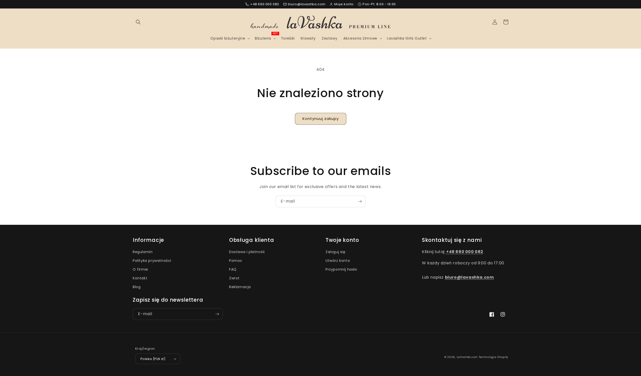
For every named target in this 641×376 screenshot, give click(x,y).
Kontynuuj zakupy (320, 118)
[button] (138, 22)
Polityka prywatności (152, 260)
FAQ (233, 269)
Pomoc (235, 260)
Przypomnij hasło (341, 269)
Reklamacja (240, 286)
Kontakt (140, 278)
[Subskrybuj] (359, 201)
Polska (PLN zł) (152, 358)
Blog (136, 286)
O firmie (140, 269)
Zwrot (234, 278)
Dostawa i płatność (247, 251)
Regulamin (142, 251)
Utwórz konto (338, 260)
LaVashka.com (467, 357)
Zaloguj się (336, 251)
